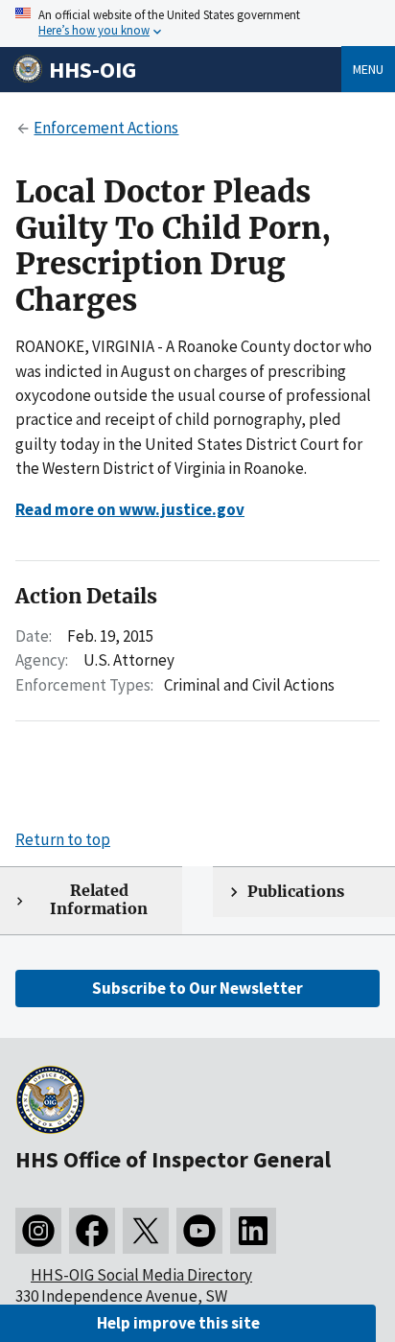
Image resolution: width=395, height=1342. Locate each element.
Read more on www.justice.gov (129, 509)
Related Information (99, 900)
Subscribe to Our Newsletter (197, 988)
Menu (368, 69)
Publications (295, 892)
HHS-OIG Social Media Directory (141, 1274)
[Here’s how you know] (197, 23)
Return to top (62, 839)
